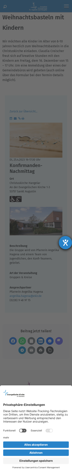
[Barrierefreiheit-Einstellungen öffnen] (65, 242)
